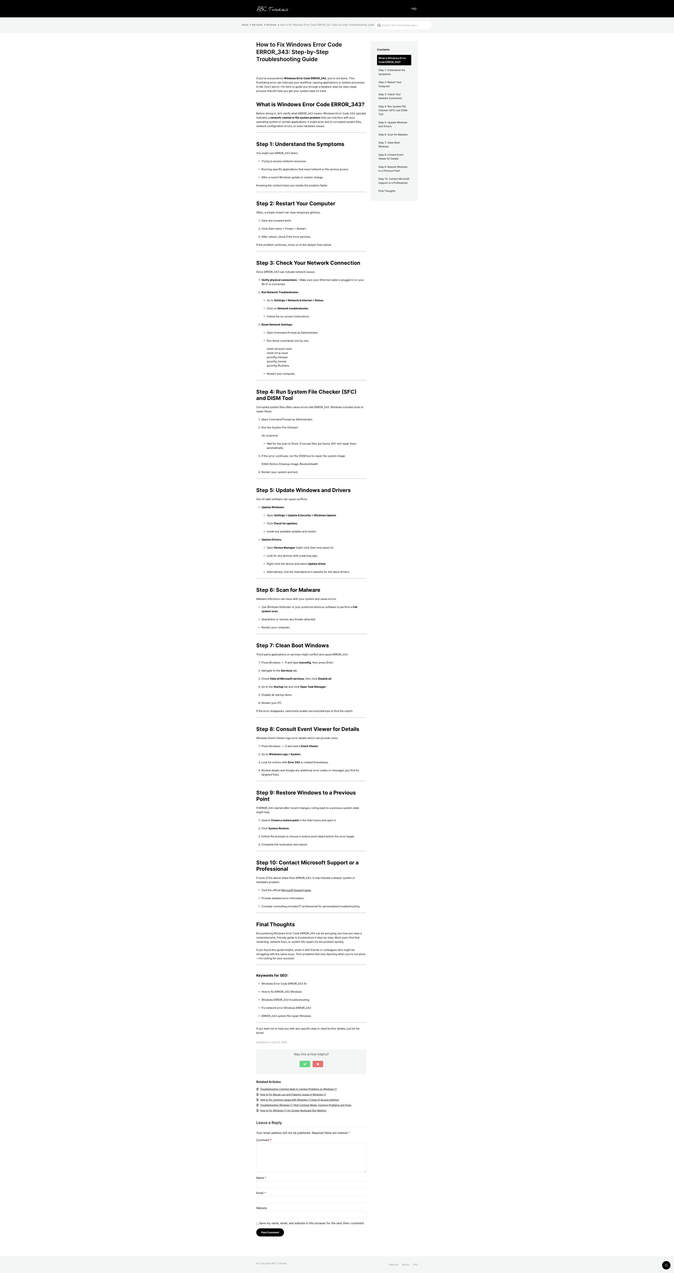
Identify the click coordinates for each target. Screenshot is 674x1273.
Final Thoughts (386, 190)
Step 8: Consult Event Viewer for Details (390, 156)
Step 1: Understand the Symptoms (391, 72)
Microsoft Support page (296, 890)
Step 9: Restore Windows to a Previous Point (392, 168)
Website (261, 1208)
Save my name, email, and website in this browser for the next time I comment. (311, 1223)
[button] (305, 1064)
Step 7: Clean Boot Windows (389, 144)
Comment (264, 1140)
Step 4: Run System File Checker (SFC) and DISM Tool (392, 110)
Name (261, 1178)
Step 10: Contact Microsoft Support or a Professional (393, 180)
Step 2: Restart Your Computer (389, 84)
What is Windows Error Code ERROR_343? (392, 60)
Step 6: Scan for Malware (393, 134)
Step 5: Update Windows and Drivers (392, 124)
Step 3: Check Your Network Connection (390, 96)
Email (261, 1193)
